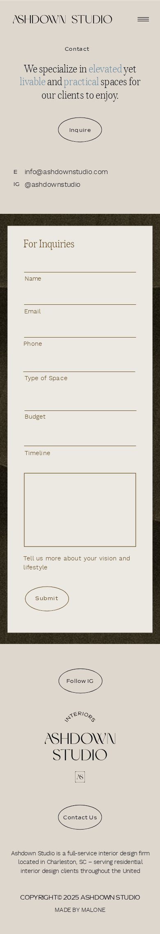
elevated (105, 68)
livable (33, 81)
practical (81, 81)
